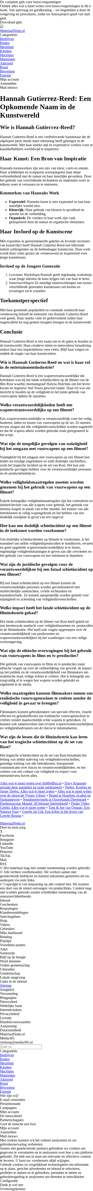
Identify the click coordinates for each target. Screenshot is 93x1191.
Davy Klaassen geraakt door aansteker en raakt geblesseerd (43, 785)
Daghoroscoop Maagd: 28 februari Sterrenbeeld (34, 803)
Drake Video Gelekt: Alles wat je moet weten (44, 805)
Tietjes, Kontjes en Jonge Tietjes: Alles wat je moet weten (45, 789)
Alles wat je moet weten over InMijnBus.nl (30, 783)
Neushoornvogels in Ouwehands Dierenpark (54, 799)
